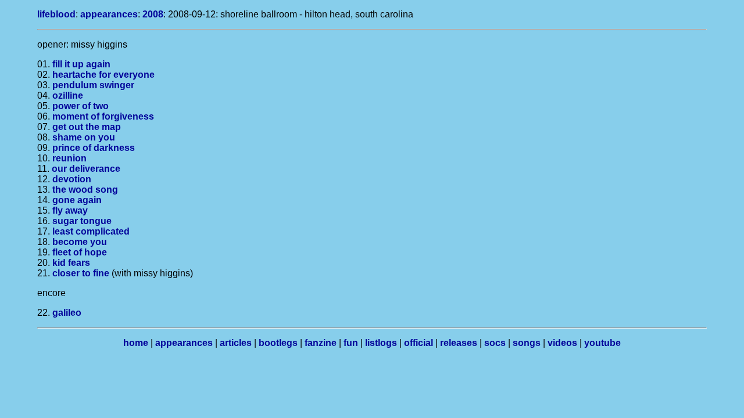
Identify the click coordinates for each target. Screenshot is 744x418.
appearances (109, 14)
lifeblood (56, 14)
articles (236, 343)
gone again (77, 200)
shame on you (83, 137)
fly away (70, 210)
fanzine (321, 343)
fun (351, 343)
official (418, 343)
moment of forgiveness (103, 116)
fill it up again (81, 64)
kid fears (71, 263)
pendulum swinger (93, 85)
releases (458, 343)
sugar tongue (82, 221)
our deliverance (86, 169)
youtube (602, 343)
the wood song (85, 189)
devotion (71, 179)
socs (495, 343)
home (135, 343)
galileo (66, 313)
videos (562, 343)
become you (79, 242)
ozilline (67, 95)
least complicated (91, 231)
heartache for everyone (103, 75)
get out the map (86, 127)
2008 (152, 14)
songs (527, 343)
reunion (69, 158)
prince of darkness (93, 148)
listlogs (381, 343)
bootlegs (278, 343)
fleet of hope (79, 252)
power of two (80, 106)
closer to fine (80, 273)
